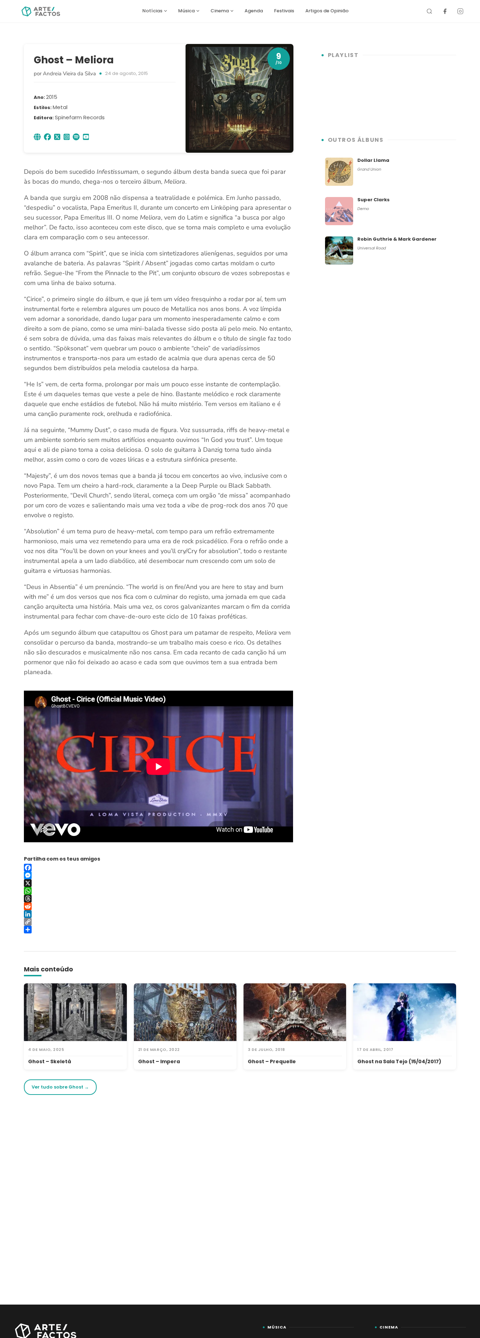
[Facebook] (444, 11)
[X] (158, 883)
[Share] (158, 929)
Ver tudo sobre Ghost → (60, 1087)
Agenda (254, 10)
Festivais (284, 10)
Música (186, 10)
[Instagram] (460, 11)
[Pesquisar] (429, 11)
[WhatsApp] (158, 891)
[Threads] (158, 898)
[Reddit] (158, 906)
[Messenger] (158, 875)
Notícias (152, 10)
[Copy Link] (158, 922)
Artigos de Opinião (327, 10)
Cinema (219, 10)
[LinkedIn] (158, 914)
